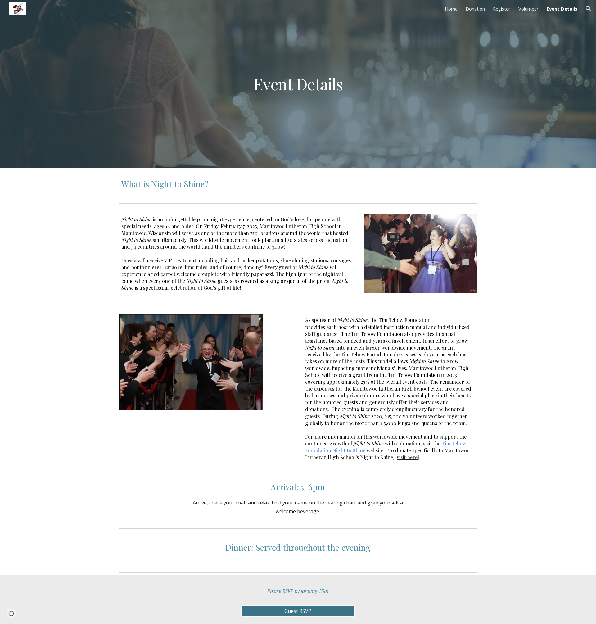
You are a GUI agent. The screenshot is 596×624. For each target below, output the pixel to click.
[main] (298, 84)
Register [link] (501, 9)
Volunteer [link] (528, 9)
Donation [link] (475, 9)
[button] (588, 8)
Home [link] (451, 9)
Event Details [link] (562, 9)
